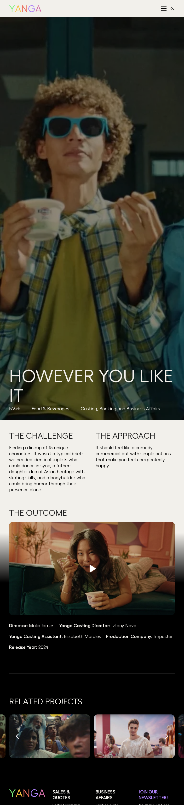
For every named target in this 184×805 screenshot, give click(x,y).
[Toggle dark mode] (172, 8)
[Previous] (17, 736)
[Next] (166, 736)
